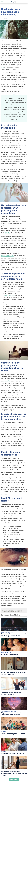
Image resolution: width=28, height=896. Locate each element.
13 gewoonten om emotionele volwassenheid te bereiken (11, 714)
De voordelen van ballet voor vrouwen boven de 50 (11, 693)
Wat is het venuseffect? (9, 654)
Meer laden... (14, 779)
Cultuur (3, 691)
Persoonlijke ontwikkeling (8, 711)
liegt (2, 67)
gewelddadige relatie (7, 255)
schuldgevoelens (10, 295)
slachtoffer (6, 381)
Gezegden (3, 731)
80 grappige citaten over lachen (12, 753)
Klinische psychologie (7, 632)
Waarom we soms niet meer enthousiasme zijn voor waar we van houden (14, 773)
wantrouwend (5, 509)
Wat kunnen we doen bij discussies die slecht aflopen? (13, 673)
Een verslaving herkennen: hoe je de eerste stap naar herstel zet (13, 635)
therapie (3, 586)
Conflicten (4, 670)
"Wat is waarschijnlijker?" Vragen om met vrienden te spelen (13, 734)
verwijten (7, 232)
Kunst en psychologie (7, 652)
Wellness (3, 5)
